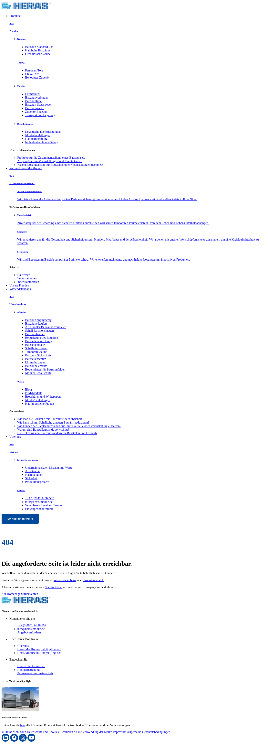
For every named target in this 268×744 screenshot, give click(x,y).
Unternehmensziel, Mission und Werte (48, 467)
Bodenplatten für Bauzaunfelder (45, 369)
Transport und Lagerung (40, 115)
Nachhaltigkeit (34, 474)
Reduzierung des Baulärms (41, 337)
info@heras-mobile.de (39, 501)
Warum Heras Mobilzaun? (25, 168)
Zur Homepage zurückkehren (20, 594)
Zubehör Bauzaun (36, 111)
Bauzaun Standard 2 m (39, 47)
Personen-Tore (34, 70)
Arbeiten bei (32, 471)
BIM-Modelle (33, 393)
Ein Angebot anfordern (39, 509)
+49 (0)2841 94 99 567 (39, 498)
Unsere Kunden (19, 285)
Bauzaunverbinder (36, 97)
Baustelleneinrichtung (38, 341)
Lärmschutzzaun (35, 362)
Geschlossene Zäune (38, 54)
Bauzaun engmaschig (38, 320)
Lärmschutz (32, 94)
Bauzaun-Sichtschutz (38, 355)
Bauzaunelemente (36, 366)
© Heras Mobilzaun (14, 732)
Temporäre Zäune (36, 351)
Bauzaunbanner (35, 334)
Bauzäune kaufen (36, 323)
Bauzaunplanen (34, 108)
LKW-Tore (32, 74)
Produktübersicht (93, 580)
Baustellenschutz (35, 359)
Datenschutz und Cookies (43, 732)
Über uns (15, 436)
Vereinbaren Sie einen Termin (43, 505)
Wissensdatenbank (65, 580)
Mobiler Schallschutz (38, 373)
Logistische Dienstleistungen (43, 131)
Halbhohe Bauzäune (37, 50)
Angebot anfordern (29, 632)
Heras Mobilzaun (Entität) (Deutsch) (39, 649)
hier (22, 725)
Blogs (28, 389)
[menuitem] (141, 157)
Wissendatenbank (20, 289)
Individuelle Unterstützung (41, 142)
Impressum (120, 732)
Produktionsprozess (37, 481)
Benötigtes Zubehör (37, 77)
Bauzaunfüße (33, 101)
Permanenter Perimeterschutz (35, 673)
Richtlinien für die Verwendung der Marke (86, 732)
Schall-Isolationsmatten (39, 330)
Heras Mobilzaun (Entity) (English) (39, 652)
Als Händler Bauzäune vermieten (45, 327)
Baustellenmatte (35, 344)
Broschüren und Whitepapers (43, 396)
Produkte (15, 15)
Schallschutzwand (36, 348)
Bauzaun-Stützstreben (38, 104)
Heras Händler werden (31, 666)
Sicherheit (31, 478)
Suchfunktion (53, 587)
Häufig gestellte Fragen (39, 403)
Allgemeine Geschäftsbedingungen (148, 732)
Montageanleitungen (37, 135)
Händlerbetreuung (36, 138)
